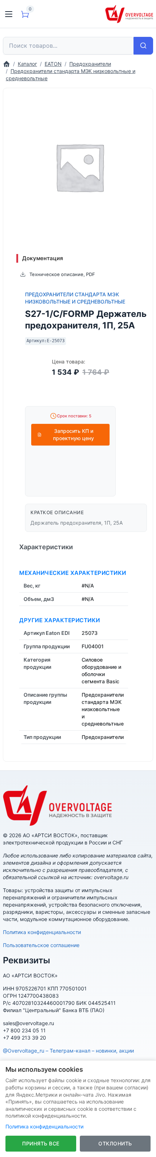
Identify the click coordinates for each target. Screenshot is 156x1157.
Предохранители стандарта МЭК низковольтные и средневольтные (75, 298)
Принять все (40, 1143)
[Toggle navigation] (9, 14)
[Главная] (6, 64)
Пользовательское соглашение (41, 945)
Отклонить (115, 1143)
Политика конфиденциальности (42, 932)
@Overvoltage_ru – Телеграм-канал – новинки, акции (68, 1051)
